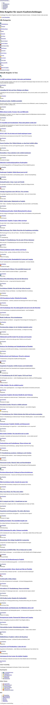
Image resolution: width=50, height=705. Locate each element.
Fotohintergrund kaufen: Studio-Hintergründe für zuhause (16, 211)
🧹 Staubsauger (6, 677)
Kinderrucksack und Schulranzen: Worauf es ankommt (15, 356)
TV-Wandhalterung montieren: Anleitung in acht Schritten (15, 453)
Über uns (4, 698)
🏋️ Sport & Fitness (7, 686)
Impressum (5, 700)
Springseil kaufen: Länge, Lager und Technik (12, 182)
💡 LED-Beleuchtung (7, 674)
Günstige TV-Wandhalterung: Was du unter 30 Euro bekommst (17, 240)
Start (3, 2)
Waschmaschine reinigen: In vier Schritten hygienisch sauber (16, 327)
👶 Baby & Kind (6, 688)
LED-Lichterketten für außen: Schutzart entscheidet (14, 530)
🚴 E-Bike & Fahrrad (7, 685)
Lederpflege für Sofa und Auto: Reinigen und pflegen (14, 90)
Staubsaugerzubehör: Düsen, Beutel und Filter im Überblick (16, 569)
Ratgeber (4, 8)
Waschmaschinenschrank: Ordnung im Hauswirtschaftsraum (16, 472)
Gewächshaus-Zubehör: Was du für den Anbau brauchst (15, 288)
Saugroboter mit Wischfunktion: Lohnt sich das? (13, 646)
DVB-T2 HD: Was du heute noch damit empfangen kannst (15, 133)
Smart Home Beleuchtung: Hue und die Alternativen (14, 278)
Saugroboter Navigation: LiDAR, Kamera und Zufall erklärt (16, 365)
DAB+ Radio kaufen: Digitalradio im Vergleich (12, 201)
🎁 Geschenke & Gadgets (8, 690)
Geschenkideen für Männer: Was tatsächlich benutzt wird (15, 269)
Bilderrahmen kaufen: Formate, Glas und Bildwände (14, 111)
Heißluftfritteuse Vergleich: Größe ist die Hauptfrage (14, 637)
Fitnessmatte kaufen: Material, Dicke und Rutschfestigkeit (15, 462)
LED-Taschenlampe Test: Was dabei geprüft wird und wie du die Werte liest (20, 307)
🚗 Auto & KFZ (6, 683)
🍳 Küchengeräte (6, 678)
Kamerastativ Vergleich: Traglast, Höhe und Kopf (13, 220)
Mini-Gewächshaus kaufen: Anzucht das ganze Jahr (14, 482)
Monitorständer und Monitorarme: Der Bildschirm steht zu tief (16, 607)
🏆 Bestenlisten (6, 695)
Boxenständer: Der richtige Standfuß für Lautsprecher (14, 540)
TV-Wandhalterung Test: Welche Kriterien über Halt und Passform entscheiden (21, 414)
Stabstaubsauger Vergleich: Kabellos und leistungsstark (15, 424)
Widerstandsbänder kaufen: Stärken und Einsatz (13, 249)
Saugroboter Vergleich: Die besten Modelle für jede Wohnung (16, 395)
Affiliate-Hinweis (6, 697)
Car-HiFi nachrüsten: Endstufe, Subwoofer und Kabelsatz (15, 79)
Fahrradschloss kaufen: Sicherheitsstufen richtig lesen (14, 627)
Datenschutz (5, 701)
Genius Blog (4, 0)
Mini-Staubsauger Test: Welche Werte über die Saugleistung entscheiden (19, 230)
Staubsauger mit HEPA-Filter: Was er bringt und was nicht (16, 549)
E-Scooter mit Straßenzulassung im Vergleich (12, 559)
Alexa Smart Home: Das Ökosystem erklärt (11, 491)
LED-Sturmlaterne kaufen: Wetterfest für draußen (13, 298)
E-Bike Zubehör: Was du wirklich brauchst (11, 385)
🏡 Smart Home (6, 676)
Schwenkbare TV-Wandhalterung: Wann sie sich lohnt (14, 588)
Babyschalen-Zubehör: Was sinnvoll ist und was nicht (14, 433)
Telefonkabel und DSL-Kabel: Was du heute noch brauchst (16, 336)
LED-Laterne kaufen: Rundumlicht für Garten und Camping (16, 259)
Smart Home (5, 6)
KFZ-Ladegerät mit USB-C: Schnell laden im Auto (13, 501)
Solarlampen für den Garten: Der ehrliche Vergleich (14, 656)
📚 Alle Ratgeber (6, 696)
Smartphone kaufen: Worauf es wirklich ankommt (13, 404)
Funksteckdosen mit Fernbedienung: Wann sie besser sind (15, 443)
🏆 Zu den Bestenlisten (5, 17)
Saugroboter (5, 5)
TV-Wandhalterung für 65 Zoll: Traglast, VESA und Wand (16, 375)
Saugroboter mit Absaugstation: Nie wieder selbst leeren (15, 511)
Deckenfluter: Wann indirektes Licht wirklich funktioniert (15, 153)
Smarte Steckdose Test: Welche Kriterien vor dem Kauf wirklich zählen (19, 143)
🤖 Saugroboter (6, 673)
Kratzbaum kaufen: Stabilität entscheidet (11, 101)
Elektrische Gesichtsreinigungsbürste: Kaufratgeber (13, 162)
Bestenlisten (5, 7)
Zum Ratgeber (3, 85)
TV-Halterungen (6, 3)
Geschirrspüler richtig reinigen (8, 578)
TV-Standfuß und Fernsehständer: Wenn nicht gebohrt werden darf (18, 122)
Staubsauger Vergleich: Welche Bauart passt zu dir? (14, 172)
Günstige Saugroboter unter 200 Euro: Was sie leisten (14, 191)
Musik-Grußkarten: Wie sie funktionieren (11, 317)
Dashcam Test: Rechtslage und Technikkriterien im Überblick (16, 346)
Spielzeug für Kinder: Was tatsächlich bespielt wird (13, 520)
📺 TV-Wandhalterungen (8, 672)
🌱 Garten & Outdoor (7, 687)
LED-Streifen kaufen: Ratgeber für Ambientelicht (13, 598)
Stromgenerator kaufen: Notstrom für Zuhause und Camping (16, 617)
